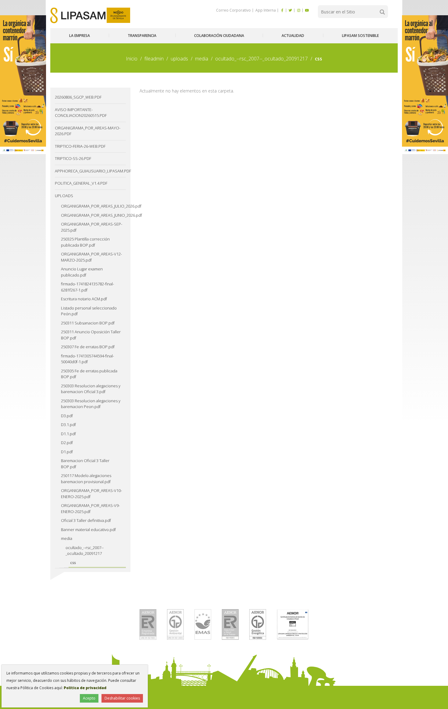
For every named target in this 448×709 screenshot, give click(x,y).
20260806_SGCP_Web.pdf (78, 97)
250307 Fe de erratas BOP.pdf (88, 346)
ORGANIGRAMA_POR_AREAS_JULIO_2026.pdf (93, 206)
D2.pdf (67, 442)
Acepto (89, 698)
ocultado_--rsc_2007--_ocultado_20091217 (261, 58)
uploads (179, 58)
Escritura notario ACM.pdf (84, 299)
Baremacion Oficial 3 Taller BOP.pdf (85, 463)
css (73, 562)
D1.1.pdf (68, 433)
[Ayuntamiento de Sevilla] (118, 15)
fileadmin (154, 58)
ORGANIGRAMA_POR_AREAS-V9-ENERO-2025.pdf (90, 508)
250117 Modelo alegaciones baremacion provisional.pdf (86, 478)
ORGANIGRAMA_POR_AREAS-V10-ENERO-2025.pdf (91, 493)
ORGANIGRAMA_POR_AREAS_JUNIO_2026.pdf (93, 215)
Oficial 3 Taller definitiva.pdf (86, 520)
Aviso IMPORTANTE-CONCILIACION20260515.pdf (81, 112)
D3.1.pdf (68, 424)
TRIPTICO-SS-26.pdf (73, 158)
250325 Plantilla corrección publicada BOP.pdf (85, 242)
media (201, 58)
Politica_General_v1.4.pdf (81, 183)
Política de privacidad (85, 687)
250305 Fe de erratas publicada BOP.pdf (89, 374)
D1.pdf (67, 451)
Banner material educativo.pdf (88, 529)
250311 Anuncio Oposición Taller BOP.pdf (91, 335)
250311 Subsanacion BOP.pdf (88, 323)
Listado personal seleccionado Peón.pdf (89, 311)
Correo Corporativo (233, 10)
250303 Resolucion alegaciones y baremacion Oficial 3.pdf (90, 389)
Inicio (131, 58)
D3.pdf (67, 415)
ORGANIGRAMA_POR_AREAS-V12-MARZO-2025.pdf (91, 257)
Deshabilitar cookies (122, 698)
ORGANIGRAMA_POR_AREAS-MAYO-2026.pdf (87, 131)
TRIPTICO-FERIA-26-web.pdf (80, 146)
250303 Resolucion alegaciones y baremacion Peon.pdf (90, 404)
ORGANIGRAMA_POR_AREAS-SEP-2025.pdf (91, 227)
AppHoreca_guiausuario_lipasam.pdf (90, 171)
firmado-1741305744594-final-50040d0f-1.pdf (87, 359)
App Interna (265, 10)
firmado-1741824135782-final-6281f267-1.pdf (87, 287)
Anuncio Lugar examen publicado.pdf (82, 272)
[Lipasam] (77, 15)
